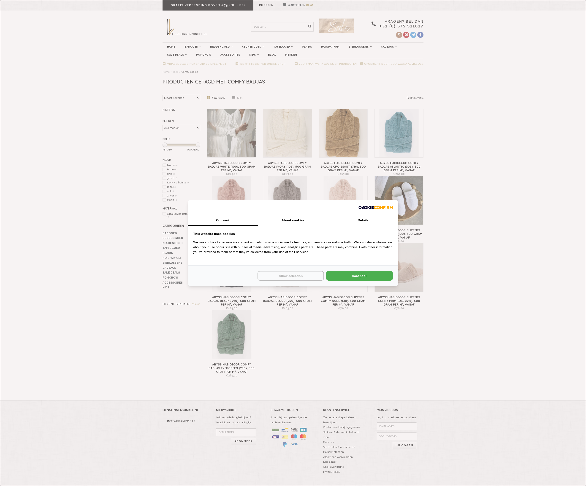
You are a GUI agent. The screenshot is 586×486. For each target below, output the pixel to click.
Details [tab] (363, 220)
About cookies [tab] (293, 220)
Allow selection (291, 276)
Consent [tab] (222, 220)
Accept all (359, 276)
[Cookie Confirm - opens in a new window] (375, 207)
